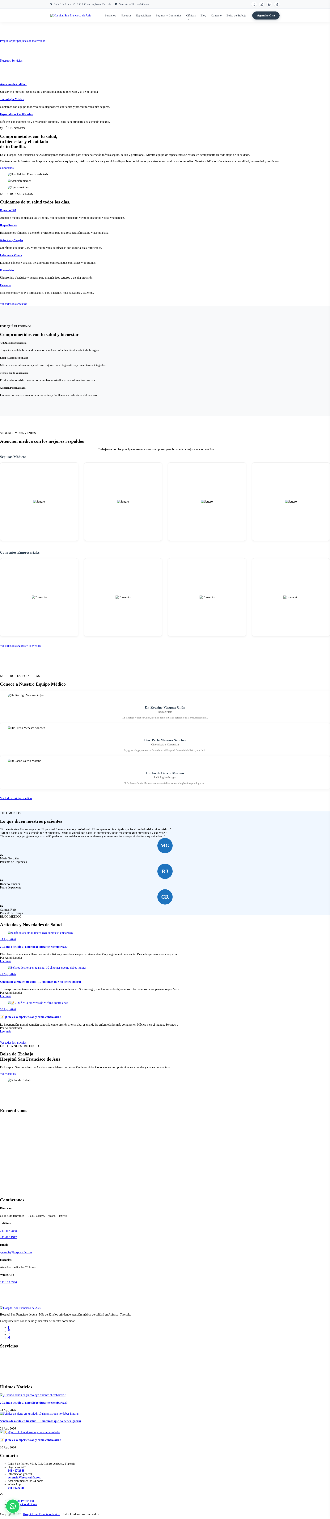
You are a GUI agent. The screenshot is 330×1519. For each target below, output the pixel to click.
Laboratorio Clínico (11, 255)
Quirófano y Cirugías (11, 240)
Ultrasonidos (7, 270)
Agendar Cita (266, 15)
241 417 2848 (8, 1230)
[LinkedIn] (9, 1334)
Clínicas (191, 15)
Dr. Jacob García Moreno (165, 773)
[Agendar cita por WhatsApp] (13, 1506)
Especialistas (143, 15)
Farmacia (5, 285)
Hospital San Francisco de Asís (41, 1514)
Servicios (110, 15)
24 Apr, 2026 (8, 939)
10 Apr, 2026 (8, 1009)
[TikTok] (9, 1337)
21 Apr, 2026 (8, 974)
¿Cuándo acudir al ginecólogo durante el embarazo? (34, 946)
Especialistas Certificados (16, 114)
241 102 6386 (8, 1282)
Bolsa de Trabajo (236, 15)
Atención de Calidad (13, 84)
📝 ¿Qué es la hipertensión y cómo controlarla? (30, 1017)
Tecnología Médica (12, 99)
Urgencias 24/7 (8, 210)
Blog (203, 15)
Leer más (5, 961)
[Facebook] (9, 1327)
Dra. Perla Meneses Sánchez (165, 740)
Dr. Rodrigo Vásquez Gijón (165, 707)
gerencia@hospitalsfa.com (16, 1252)
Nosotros (126, 15)
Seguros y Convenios (168, 15)
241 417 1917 (8, 1237)
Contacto (216, 15)
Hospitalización (8, 225)
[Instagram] (9, 1331)
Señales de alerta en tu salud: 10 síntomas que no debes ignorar (40, 981)
